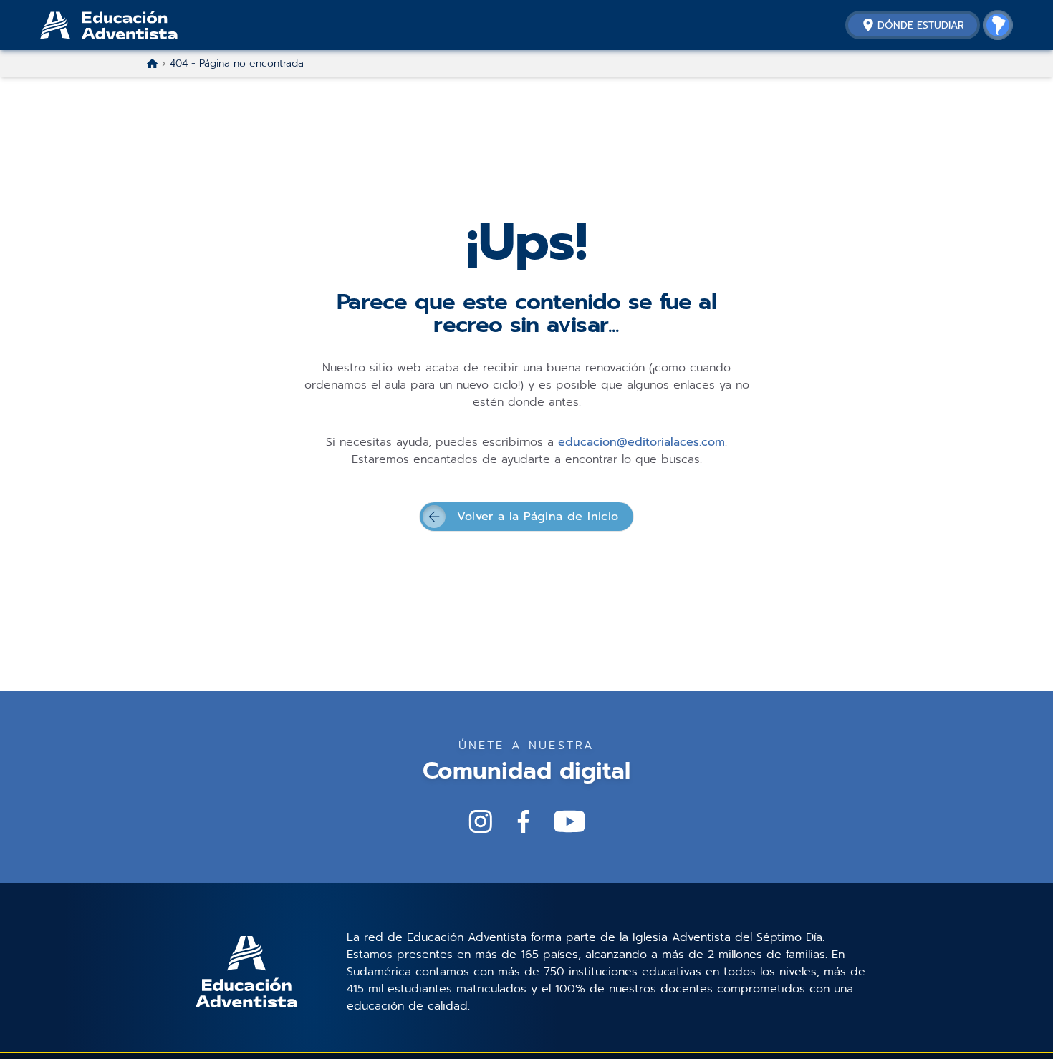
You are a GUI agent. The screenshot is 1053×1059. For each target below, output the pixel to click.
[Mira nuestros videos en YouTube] (569, 821)
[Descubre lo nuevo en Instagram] (481, 821)
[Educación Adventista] (147, 25)
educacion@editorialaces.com (641, 442)
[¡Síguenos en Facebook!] (524, 821)
